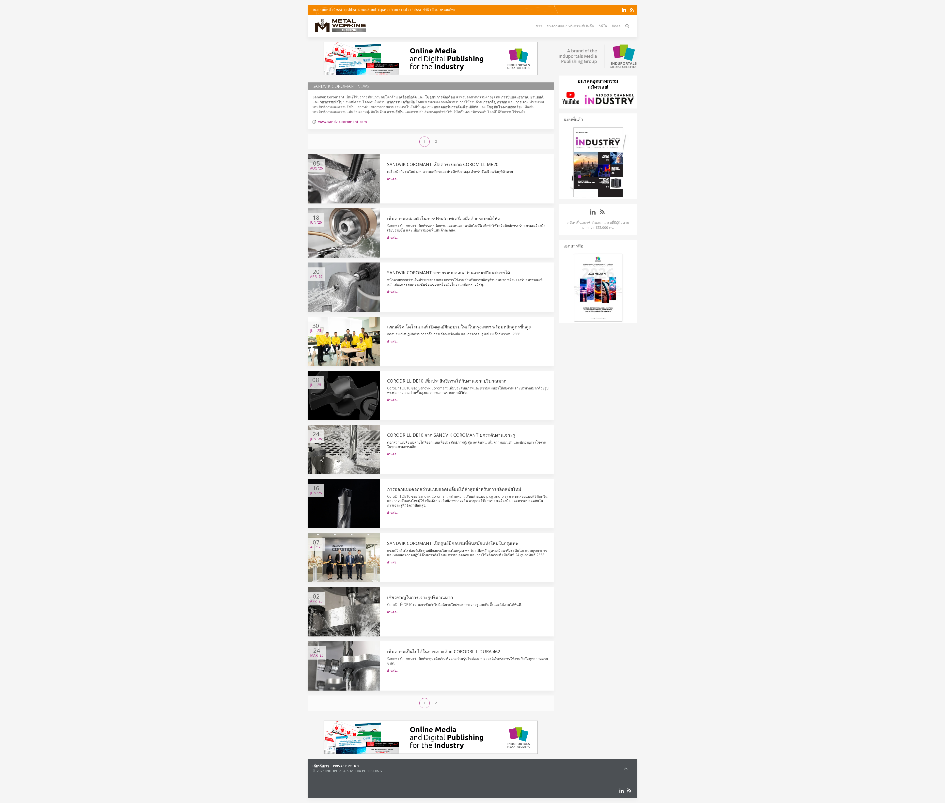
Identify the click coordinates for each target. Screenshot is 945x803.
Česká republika (344, 10)
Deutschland (367, 10)
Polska (416, 10)
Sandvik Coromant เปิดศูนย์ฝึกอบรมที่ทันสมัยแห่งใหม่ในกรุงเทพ (453, 543)
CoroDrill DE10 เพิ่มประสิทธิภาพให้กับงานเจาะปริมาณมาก (446, 381)
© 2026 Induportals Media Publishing (347, 771)
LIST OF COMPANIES (329, 775)
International (322, 10)
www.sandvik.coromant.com (342, 121)
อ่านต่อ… (392, 179)
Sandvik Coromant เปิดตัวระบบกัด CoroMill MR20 (442, 164)
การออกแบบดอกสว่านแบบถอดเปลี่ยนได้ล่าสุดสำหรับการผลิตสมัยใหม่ (454, 489)
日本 (435, 10)
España (383, 10)
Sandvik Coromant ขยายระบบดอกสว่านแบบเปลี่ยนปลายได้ (448, 273)
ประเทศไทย (447, 10)
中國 (426, 10)
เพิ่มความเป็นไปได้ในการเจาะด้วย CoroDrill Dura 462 (443, 651)
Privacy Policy (346, 766)
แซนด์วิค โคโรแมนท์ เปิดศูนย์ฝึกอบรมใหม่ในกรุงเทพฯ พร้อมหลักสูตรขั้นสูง (459, 327)
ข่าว (539, 26)
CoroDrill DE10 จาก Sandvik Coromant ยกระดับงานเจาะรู (451, 435)
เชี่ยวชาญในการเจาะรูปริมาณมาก (420, 597)
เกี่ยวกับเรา (321, 766)
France (395, 10)
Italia (406, 10)
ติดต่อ (616, 26)
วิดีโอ (603, 26)
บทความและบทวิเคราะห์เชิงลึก (570, 26)
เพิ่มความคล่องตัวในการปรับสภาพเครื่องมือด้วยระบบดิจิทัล (443, 218)
